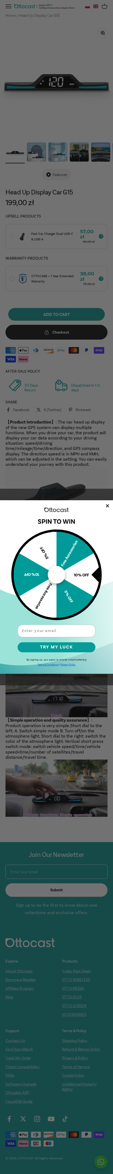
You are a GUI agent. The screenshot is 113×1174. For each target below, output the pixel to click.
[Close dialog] (107, 506)
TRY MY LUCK (56, 647)
